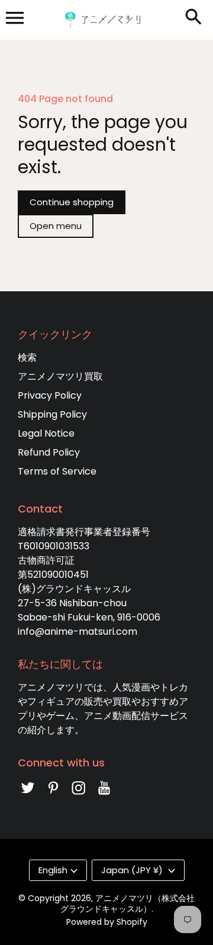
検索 (27, 357)
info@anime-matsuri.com (77, 631)
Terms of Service (57, 471)
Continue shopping (72, 202)
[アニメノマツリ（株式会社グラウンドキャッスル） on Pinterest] (53, 796)
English (52, 870)
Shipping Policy (52, 414)
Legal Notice (46, 433)
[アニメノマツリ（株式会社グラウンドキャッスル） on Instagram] (79, 796)
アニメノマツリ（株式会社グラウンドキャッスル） (127, 903)
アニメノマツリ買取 (60, 376)
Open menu (56, 225)
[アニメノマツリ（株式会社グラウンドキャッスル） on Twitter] (28, 796)
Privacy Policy (50, 395)
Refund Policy (49, 452)
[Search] (196, 18)
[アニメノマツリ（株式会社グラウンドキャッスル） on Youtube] (104, 796)
